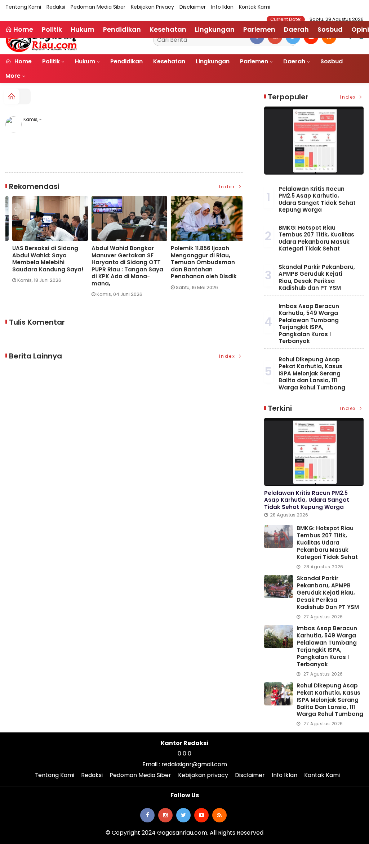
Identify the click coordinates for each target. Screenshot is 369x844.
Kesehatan (169, 61)
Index (228, 187)
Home (22, 61)
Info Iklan (222, 6)
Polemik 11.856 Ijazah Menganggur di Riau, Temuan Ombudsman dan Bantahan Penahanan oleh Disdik (118, 262)
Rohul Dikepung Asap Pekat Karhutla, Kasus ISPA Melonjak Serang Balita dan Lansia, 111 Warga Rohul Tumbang (312, 373)
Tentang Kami (23, 6)
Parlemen (254, 61)
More (13, 76)
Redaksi (55, 6)
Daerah (294, 61)
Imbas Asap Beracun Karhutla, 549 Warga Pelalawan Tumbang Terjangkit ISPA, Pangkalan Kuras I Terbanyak (309, 323)
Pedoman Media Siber (98, 6)
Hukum (85, 61)
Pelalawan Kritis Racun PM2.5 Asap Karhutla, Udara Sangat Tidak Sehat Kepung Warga (317, 199)
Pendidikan (126, 61)
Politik (51, 61)
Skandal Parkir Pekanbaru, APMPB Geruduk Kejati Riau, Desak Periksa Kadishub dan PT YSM (317, 277)
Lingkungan (213, 61)
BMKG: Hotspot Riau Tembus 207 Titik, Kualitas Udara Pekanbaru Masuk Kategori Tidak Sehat (316, 238)
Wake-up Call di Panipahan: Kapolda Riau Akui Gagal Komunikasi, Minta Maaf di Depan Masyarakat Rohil (200, 262)
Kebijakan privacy (152, 6)
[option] (45, 249)
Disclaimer (192, 6)
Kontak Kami (254, 6)
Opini (360, 29)
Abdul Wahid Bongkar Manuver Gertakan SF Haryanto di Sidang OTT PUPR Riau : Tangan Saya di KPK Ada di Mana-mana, (41, 266)
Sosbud (331, 61)
